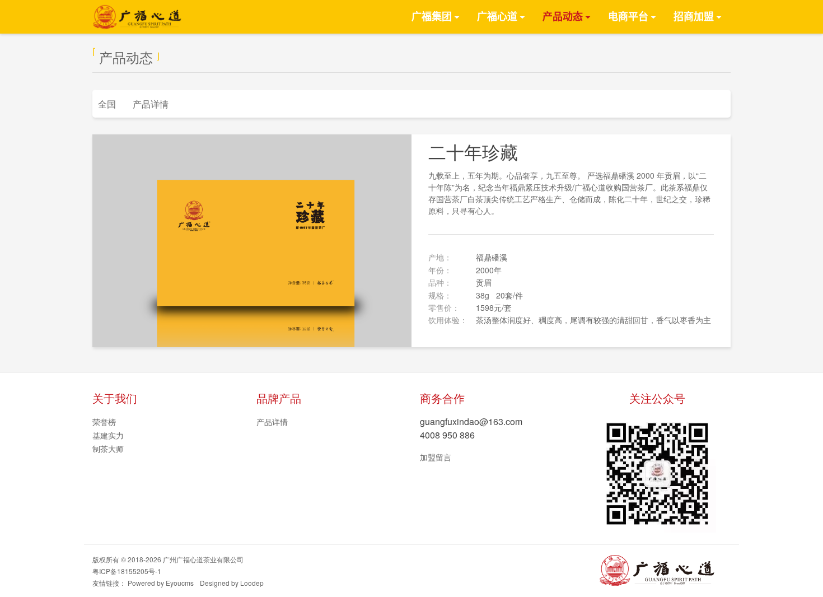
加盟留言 (435, 457)
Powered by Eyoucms (161, 582)
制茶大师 (108, 448)
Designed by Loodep (232, 582)
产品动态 (563, 16)
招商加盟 (694, 16)
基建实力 (108, 435)
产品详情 (151, 103)
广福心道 (497, 16)
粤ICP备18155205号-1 (126, 571)
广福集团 (432, 16)
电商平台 (628, 16)
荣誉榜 (104, 421)
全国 (107, 103)
